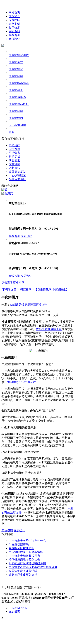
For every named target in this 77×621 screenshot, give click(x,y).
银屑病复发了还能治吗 (23, 570)
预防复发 (14, 160)
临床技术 (14, 27)
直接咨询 (41, 304)
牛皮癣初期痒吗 (19, 544)
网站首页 (14, 12)
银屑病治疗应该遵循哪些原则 (27, 563)
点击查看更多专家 (14, 282)
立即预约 (26, 236)
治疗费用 (14, 149)
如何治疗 (14, 145)
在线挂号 (19, 530)
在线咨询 (14, 35)
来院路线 (14, 38)
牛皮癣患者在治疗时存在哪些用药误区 (33, 567)
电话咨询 (7, 530)
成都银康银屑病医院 (23, 304)
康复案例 (14, 23)
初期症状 (14, 156)
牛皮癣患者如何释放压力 (24, 555)
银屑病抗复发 (17, 171)
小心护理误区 (17, 175)
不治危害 (14, 152)
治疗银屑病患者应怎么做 (24, 559)
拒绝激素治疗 (17, 179)
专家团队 (14, 20)
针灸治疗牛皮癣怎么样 (23, 574)
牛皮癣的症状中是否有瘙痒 (26, 552)
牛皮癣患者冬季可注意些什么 (27, 540)
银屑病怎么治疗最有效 (21, 382)
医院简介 (14, 16)
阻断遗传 (14, 167)
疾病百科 (14, 31)
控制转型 (14, 164)
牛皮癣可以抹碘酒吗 (21, 548)
